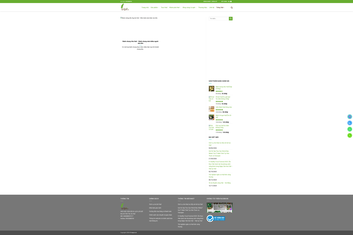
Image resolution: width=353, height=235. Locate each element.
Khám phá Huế (174, 7)
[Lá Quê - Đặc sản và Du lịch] (129, 7)
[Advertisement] (221, 50)
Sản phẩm (154, 7)
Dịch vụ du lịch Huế (155, 204)
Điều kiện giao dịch (155, 208)
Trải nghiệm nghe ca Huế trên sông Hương (220, 176)
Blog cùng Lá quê (189, 7)
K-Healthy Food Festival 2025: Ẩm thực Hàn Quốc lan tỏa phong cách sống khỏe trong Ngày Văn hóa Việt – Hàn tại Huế (220, 165)
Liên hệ (211, 7)
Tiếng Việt (219, 7)
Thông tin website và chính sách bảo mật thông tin (160, 220)
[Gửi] (231, 18)
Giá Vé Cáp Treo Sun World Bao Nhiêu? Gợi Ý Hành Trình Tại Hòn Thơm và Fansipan (219, 153)
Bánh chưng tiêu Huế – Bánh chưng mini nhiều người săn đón (140, 42)
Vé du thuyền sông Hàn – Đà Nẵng (220, 183)
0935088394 (128, 1)
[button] (210, 1)
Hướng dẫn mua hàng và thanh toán (160, 211)
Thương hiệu (202, 7)
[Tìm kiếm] (232, 8)
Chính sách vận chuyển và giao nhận (160, 215)
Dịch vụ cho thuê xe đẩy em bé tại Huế (220, 144)
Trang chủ (145, 7)
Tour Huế (164, 7)
